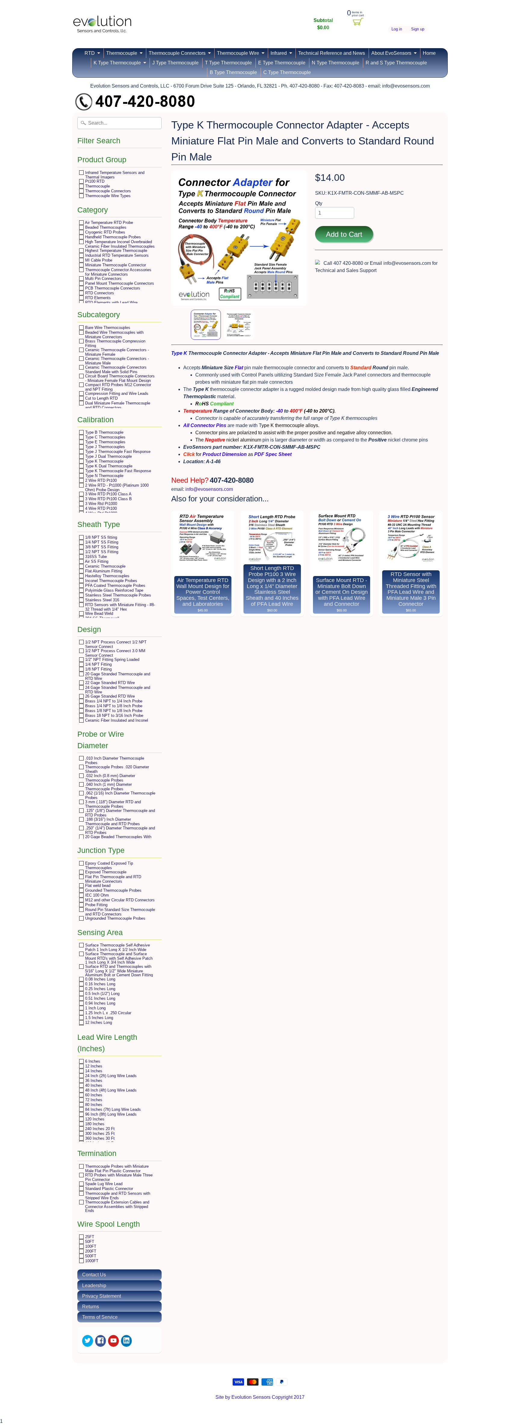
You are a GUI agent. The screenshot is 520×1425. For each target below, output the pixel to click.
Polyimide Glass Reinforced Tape (113, 590)
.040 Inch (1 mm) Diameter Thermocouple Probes (108, 786)
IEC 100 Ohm (96, 895)
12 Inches (93, 1066)
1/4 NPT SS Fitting (101, 542)
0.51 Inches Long (99, 998)
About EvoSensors (391, 53)
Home (429, 53)
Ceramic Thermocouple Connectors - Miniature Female (116, 352)
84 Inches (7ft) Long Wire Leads (112, 1109)
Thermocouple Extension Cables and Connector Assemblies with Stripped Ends (116, 1206)
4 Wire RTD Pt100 (100, 508)
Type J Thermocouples (104, 447)
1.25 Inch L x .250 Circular (107, 1013)
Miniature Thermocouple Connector (115, 265)
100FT (90, 1246)
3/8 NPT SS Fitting (101, 547)
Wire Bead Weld (98, 613)
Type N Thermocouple (103, 475)
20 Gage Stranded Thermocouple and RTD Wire (117, 676)
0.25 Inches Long (99, 989)
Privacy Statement (101, 1296)
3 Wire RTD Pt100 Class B (108, 499)
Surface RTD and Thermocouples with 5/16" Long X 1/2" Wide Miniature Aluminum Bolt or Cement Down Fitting (118, 970)
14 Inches (93, 1071)
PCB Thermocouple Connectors (112, 288)
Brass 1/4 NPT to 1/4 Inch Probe (113, 701)
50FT (89, 1241)
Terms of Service (100, 1317)
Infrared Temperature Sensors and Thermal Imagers (114, 174)
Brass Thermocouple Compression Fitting (114, 343)
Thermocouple (121, 53)
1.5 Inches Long (98, 1017)
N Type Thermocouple (335, 62)
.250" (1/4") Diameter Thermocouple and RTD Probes (119, 830)
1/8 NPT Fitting (98, 669)
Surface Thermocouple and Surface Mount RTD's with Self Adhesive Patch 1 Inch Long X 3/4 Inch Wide (118, 958)
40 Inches (93, 1085)
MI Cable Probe (98, 260)
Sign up (417, 29)
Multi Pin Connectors (103, 278)
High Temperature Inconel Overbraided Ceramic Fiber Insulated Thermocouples (119, 244)
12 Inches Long (98, 1022)
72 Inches (93, 1100)
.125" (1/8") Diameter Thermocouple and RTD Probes (119, 812)
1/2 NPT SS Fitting (101, 552)
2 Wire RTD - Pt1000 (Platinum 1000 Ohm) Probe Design (116, 487)
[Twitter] (87, 1341)
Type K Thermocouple (103, 461)
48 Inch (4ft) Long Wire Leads (110, 1090)
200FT (90, 1251)
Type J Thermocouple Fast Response (117, 451)
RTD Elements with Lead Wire (111, 302)
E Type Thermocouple (281, 62)
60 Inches (93, 1095)
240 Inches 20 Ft (99, 1128)
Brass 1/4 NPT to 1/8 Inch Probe (113, 706)
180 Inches (94, 1124)
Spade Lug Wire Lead (103, 1184)
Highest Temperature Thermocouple (115, 250)
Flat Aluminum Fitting (103, 571)
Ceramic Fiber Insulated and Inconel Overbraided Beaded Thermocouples (116, 722)
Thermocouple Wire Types (107, 196)
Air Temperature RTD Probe (108, 222)
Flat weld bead (97, 885)
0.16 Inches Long (99, 984)
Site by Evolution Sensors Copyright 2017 (260, 1397)
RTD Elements (97, 298)
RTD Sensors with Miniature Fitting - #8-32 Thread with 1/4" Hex (119, 607)
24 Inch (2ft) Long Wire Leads (110, 1075)
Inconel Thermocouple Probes (110, 580)
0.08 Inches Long (99, 979)
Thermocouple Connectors (177, 53)
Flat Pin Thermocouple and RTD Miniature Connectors (112, 879)
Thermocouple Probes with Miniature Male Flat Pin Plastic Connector (116, 1168)
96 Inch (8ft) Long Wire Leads (110, 1114)
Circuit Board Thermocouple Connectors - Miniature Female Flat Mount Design (119, 378)
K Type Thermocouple (117, 62)
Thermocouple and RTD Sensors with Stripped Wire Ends (117, 1195)
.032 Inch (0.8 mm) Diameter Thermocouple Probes (109, 777)
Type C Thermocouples (104, 437)
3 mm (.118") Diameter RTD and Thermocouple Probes (112, 804)
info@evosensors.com (209, 489)
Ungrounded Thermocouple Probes (114, 918)
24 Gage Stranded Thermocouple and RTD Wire (117, 689)
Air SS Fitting (96, 561)
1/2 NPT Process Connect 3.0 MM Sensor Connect (114, 653)
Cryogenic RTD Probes (104, 232)
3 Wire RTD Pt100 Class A (108, 494)
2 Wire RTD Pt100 (100, 480)
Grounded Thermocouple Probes (112, 890)
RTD (90, 53)
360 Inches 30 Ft (99, 1138)
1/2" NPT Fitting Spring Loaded (111, 659)
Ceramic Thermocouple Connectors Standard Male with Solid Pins (115, 369)
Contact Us (94, 1274)
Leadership (94, 1285)
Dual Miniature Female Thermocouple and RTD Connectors (117, 405)
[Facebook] (100, 1341)
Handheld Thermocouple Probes (112, 237)
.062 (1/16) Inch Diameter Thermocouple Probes (119, 795)
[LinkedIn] (126, 1341)
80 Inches (93, 1104)
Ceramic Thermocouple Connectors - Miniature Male (116, 360)
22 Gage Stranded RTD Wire (109, 682)
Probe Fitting (95, 905)
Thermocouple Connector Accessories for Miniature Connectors (117, 272)
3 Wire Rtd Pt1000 (100, 503)
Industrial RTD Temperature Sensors (116, 255)
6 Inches (92, 1061)
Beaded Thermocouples (105, 227)
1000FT (91, 1261)
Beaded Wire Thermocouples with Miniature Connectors (114, 334)
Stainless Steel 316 (101, 600)
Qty (318, 203)
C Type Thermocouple (287, 72)
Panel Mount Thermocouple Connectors (119, 283)
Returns (90, 1306)
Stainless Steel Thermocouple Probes (117, 595)
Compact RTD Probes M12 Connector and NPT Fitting (117, 387)
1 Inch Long (95, 1008)
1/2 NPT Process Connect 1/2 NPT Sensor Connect (115, 644)
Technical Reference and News (331, 53)
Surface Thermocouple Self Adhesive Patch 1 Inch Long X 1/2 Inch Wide (117, 947)
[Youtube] (113, 1341)
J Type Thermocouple (175, 62)
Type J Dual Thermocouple (108, 456)
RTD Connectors (99, 293)
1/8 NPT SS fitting (100, 537)
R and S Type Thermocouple (396, 62)
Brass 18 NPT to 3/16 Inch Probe (113, 715)
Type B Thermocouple (103, 432)
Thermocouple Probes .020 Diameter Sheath (116, 769)
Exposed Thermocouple (105, 872)
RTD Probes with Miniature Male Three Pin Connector (118, 1177)
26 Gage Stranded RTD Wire (109, 696)
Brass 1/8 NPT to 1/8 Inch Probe (113, 710)
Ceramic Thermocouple (104, 566)
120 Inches (94, 1119)
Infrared (279, 53)
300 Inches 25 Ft (99, 1133)
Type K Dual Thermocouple (108, 466)
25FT (89, 1236)
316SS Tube (95, 556)
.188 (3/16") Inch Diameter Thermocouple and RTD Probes (112, 821)
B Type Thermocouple (233, 72)
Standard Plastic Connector (108, 1188)
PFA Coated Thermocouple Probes (114, 585)
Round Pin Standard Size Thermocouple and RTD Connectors (119, 911)
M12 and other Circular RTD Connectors (119, 900)
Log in (397, 29)
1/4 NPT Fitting (98, 664)
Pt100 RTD (94, 181)
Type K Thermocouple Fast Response (117, 471)
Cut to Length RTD (101, 398)
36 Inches (93, 1080)
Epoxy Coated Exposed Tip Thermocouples (108, 865)
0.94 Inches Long (99, 1003)
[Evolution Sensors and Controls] (102, 25)
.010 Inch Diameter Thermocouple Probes (114, 760)
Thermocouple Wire (238, 53)
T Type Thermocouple (228, 62)
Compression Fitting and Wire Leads (116, 393)
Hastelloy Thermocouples (106, 576)
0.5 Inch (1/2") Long (101, 993)
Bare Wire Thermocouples (107, 327)
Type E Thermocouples (104, 442)
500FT (90, 1256)
